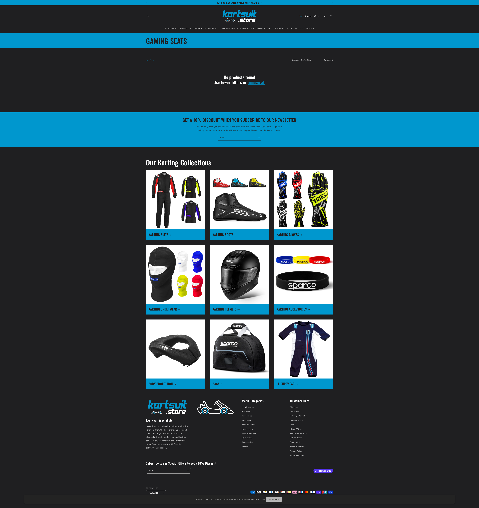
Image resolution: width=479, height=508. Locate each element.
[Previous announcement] (147, 2)
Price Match (295, 442)
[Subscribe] (259, 138)
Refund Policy (296, 438)
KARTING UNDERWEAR (162, 309)
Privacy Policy (296, 451)
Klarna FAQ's (295, 429)
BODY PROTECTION (160, 384)
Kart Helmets (247, 429)
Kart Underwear (248, 425)
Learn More (260, 499)
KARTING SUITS (158, 235)
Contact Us (295, 411)
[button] (148, 16)
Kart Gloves (247, 416)
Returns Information (298, 433)
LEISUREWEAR (286, 384)
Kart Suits (246, 411)
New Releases (248, 407)
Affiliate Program (297, 455)
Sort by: (295, 60)
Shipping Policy (296, 420)
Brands (245, 447)
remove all (256, 82)
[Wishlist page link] (301, 16)
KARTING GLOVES (288, 235)
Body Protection (249, 433)
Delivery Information (298, 416)
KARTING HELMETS (224, 309)
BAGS (215, 384)
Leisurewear (247, 438)
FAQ (292, 425)
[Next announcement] (332, 2)
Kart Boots (246, 420)
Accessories (247, 442)
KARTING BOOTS (222, 235)
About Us (294, 407)
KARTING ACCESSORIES (292, 309)
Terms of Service (297, 447)
